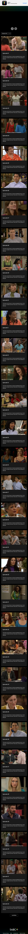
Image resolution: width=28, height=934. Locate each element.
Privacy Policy (6, 933)
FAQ (11, 933)
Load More (14, 915)
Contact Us (15, 933)
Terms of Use (22, 933)
